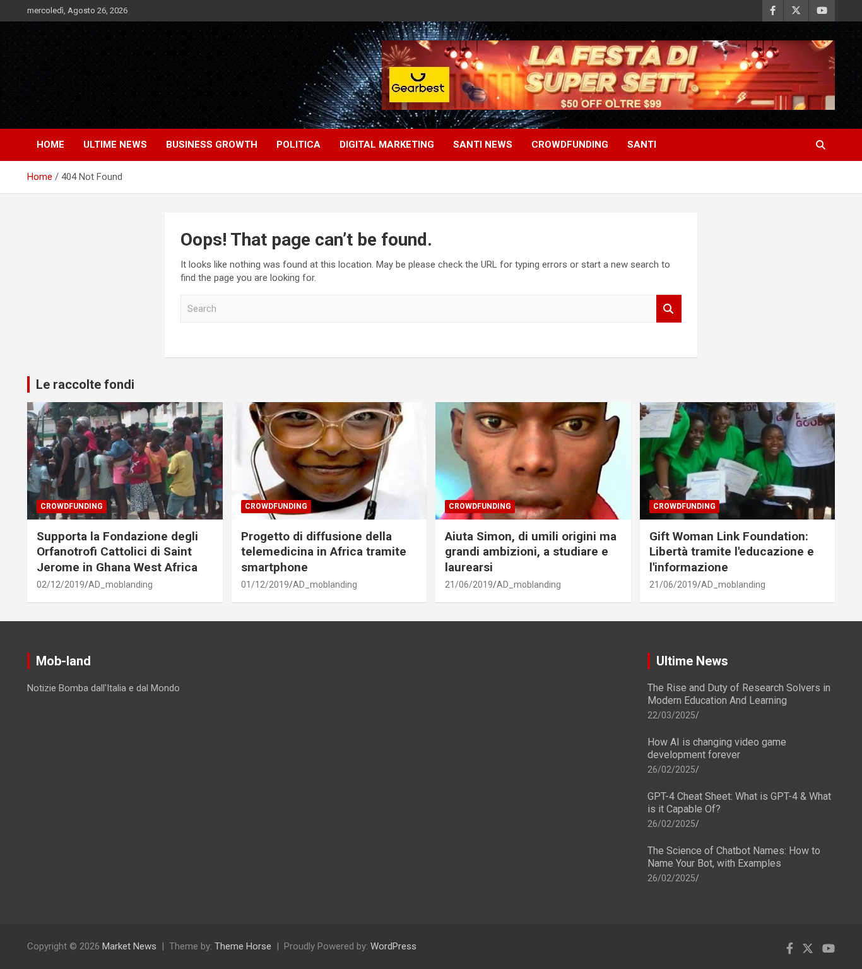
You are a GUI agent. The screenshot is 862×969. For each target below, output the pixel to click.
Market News (129, 946)
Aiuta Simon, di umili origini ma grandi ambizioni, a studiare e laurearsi (531, 551)
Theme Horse (243, 946)
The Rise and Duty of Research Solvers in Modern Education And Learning (738, 694)
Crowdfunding (71, 506)
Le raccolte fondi (85, 384)
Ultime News (692, 661)
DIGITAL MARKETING (386, 144)
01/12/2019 (265, 585)
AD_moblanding (120, 585)
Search (669, 309)
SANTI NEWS (482, 144)
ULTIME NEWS (115, 144)
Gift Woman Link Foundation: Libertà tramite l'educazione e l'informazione (731, 551)
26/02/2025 (671, 769)
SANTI (641, 144)
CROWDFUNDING (569, 144)
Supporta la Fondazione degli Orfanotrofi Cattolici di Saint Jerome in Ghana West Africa (117, 551)
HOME (50, 144)
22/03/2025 (671, 715)
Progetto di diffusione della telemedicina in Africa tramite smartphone (323, 551)
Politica (298, 144)
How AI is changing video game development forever (716, 748)
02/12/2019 (61, 585)
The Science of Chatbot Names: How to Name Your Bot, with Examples (733, 857)
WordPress (393, 946)
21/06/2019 (469, 585)
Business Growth (211, 144)
